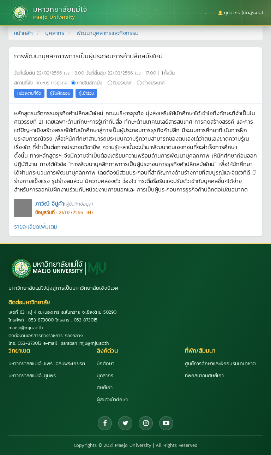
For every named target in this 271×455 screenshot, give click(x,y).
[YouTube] (166, 423)
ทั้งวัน (169, 72)
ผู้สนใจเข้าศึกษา (112, 399)
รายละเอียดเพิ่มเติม (36, 226)
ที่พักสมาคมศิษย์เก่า (204, 375)
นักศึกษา (105, 363)
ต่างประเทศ (154, 82)
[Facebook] (105, 423)
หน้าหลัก (23, 33)
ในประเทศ (122, 82)
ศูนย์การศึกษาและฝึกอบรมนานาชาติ (220, 363)
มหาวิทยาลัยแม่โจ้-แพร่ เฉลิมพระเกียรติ (46, 363)
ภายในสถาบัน (89, 82)
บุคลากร (54, 33)
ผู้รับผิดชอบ (60, 93)
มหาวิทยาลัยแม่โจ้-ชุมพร (32, 375)
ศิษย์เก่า (105, 387)
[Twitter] (125, 423)
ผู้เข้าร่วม (86, 93)
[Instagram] (146, 423)
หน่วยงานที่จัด (29, 93)
